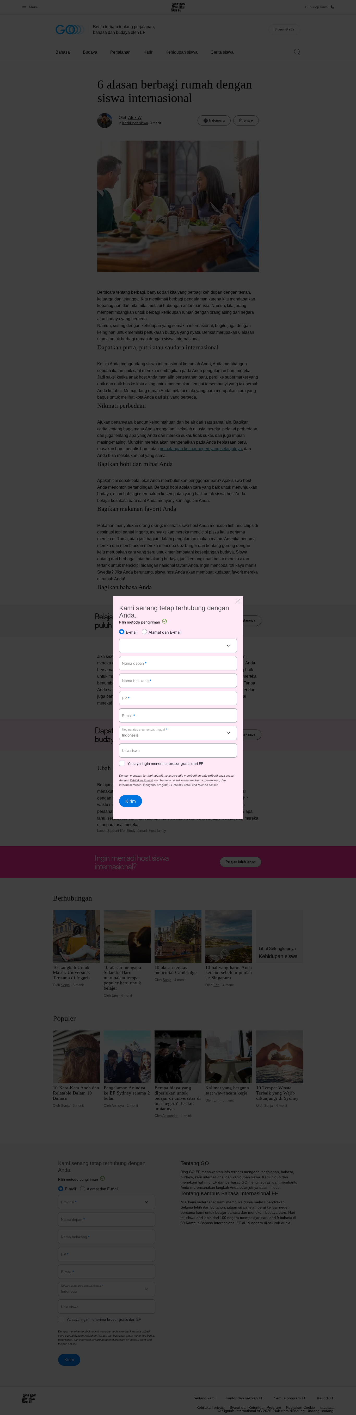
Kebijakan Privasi (141, 780)
